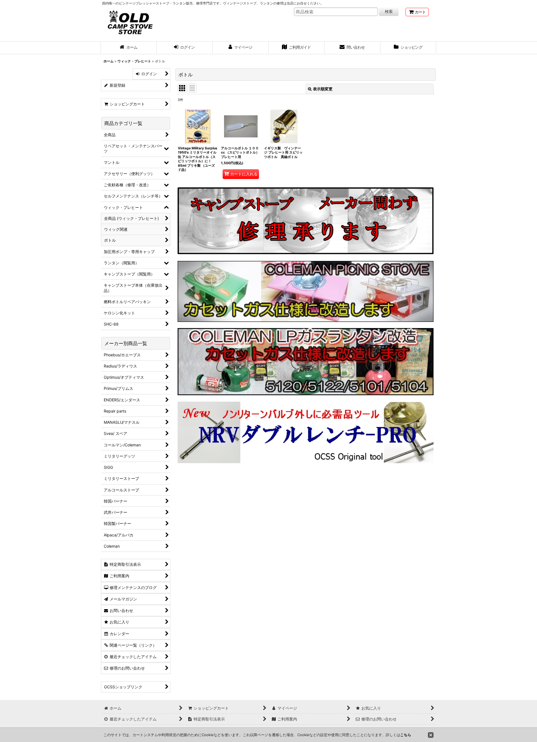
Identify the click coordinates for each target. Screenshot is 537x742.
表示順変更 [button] (323, 88)
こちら (405, 734)
